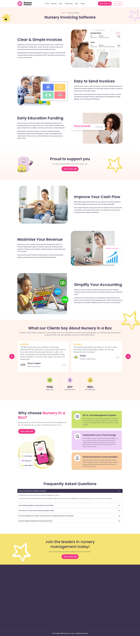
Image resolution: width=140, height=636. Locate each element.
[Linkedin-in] (27, 600)
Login (119, 3)
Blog (76, 3)
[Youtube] (35, 600)
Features (54, 3)
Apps (60, 3)
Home (47, 3)
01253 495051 (107, 583)
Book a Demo (104, 3)
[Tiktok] (31, 600)
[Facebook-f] (19, 600)
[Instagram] (23, 600)
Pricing (82, 3)
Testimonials (69, 3)
